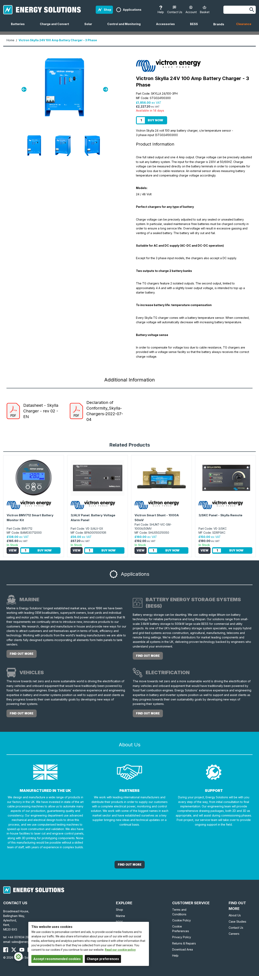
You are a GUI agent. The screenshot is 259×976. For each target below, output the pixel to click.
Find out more (21, 653)
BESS (195, 27)
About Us (235, 915)
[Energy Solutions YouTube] (21, 949)
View (13, 550)
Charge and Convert (56, 27)
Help (175, 955)
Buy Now (155, 120)
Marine (120, 916)
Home (10, 40)
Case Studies (237, 921)
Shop (119, 909)
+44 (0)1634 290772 (22, 937)
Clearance (243, 24)
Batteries (19, 27)
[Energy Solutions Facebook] (5, 949)
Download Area (182, 949)
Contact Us (236, 927)
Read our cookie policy (120, 949)
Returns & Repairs (184, 943)
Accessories (167, 27)
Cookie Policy (181, 920)
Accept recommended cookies (57, 959)
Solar (89, 27)
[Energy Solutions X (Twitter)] (13, 949)
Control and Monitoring (125, 27)
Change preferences (103, 959)
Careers (234, 933)
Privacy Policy (181, 937)
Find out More (129, 864)
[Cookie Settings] (18, 956)
